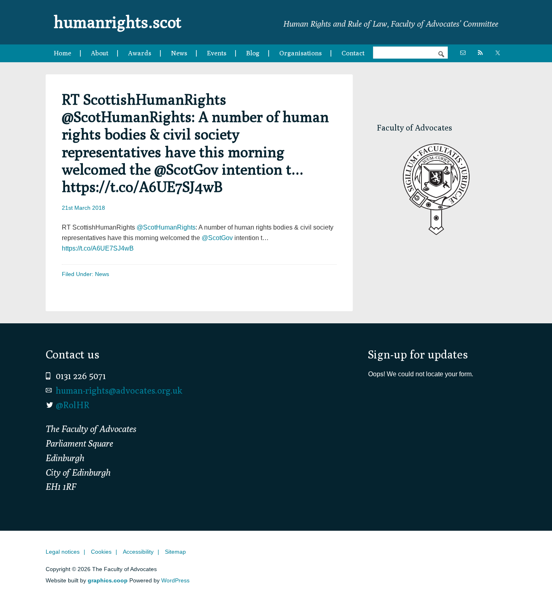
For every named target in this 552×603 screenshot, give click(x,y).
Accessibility (138, 551)
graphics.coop (108, 580)
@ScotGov (217, 237)
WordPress (175, 580)
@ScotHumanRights (166, 227)
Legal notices (63, 551)
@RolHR (72, 405)
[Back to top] (529, 580)
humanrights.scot (117, 22)
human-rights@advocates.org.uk (119, 390)
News (102, 274)
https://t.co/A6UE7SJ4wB (98, 248)
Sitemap (175, 551)
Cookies (101, 551)
